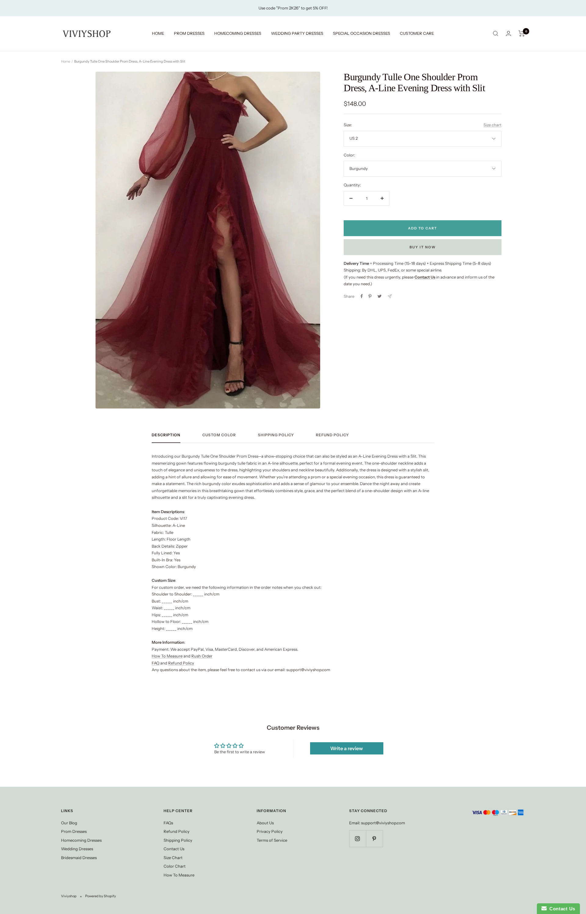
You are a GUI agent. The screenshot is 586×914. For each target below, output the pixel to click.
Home (65, 61)
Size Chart (173, 857)
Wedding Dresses (77, 848)
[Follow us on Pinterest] (374, 838)
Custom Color (219, 435)
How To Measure (167, 655)
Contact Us (174, 848)
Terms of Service (272, 840)
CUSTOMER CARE (417, 33)
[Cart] (522, 34)
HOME (158, 33)
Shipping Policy (276, 435)
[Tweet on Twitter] (379, 296)
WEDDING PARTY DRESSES (297, 33)
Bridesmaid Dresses (79, 857)
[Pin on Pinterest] (369, 296)
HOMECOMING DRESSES (237, 33)
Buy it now (423, 247)
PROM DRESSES (189, 33)
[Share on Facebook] (361, 296)
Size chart (492, 124)
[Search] (495, 33)
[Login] (508, 33)
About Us (265, 822)
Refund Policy (332, 435)
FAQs (168, 822)
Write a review (346, 748)
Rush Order (201, 655)
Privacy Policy (270, 831)
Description (166, 435)
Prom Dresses (74, 831)
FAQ (155, 662)
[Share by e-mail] (390, 296)
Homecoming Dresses (81, 840)
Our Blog (69, 822)
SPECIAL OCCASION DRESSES (361, 33)
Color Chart (175, 866)
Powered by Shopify (100, 896)
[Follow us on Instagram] (357, 838)
